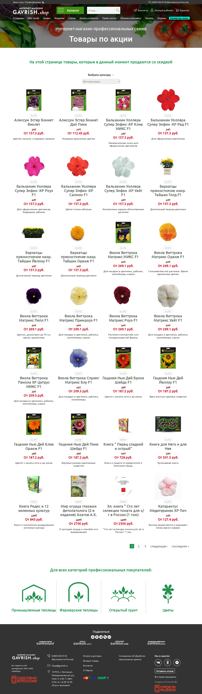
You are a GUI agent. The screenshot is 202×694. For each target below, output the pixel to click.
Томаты (149, 18)
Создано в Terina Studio (166, 681)
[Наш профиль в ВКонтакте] (158, 662)
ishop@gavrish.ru (60, 665)
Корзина (184, 10)
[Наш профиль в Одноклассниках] (167, 662)
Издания (59, 18)
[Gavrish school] (82, 643)
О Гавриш (18, 18)
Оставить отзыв (164, 670)
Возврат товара (90, 660)
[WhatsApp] (109, 637)
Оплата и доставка (130, 18)
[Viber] (105, 637)
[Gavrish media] (119, 643)
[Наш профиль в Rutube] (176, 662)
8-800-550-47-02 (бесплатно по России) (62, 657)
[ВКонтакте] (92, 637)
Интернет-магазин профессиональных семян (101, 28)
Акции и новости (89, 18)
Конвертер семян (179, 18)
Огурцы (161, 18)
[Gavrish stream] (156, 643)
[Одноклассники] (97, 637)
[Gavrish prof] (45, 643)
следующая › (159, 546)
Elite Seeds (33, 18)
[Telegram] (101, 637)
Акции (46, 18)
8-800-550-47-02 (170, 2)
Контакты (143, 10)
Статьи (72, 18)
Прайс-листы (109, 18)
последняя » (180, 546)
